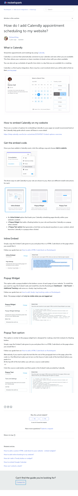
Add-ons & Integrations (21, 9)
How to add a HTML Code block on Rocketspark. (39, 250)
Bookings (33, 9)
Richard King (13, 37)
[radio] (33, 418)
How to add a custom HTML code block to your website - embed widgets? (30, 451)
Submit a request (47, 429)
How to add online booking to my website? (19, 454)
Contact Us (21, 482)
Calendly (41, 53)
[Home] (13, 2)
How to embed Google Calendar (15, 462)
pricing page (12, 70)
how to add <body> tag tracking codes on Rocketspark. (41, 292)
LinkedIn (11, 407)
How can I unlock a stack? (13, 466)
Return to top (8, 435)
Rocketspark (7, 9)
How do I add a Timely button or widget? (18, 458)
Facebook (5, 407)
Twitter (8, 407)
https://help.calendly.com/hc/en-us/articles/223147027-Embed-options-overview (33, 134)
